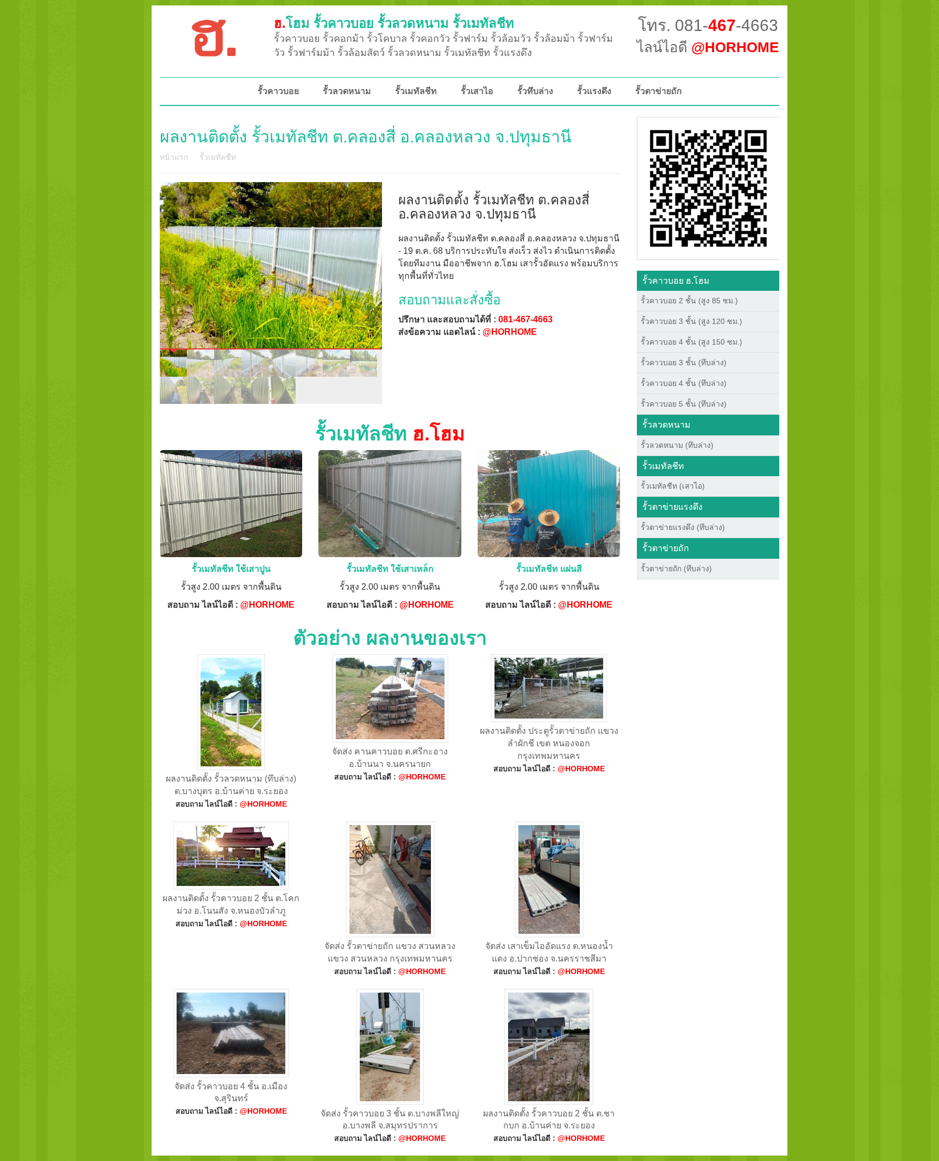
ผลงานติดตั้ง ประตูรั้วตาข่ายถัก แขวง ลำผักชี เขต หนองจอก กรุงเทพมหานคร (549, 743)
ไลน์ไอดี (708, 47)
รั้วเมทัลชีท (416, 91)
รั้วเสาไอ (477, 91)
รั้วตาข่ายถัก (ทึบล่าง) (676, 568)
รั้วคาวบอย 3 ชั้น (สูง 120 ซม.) (691, 321)
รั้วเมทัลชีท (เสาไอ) (673, 486)
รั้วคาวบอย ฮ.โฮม (676, 280)
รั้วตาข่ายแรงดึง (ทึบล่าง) (683, 527)
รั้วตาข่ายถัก (658, 91)
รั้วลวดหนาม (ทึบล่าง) (677, 445)
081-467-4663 (525, 319)
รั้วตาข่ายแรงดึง (672, 506)
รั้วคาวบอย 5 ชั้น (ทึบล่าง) (684, 404)
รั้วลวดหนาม (347, 91)
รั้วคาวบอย (278, 91)
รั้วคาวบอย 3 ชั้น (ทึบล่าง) (684, 362)
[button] (708, 187)
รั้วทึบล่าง (535, 91)
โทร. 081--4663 (708, 25)
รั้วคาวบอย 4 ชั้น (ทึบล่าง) (684, 383)
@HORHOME (510, 331)
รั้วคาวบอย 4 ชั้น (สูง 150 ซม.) (691, 342)
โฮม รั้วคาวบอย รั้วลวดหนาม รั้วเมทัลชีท (394, 23)
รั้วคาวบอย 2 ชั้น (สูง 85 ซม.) (689, 300)
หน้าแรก (174, 157)
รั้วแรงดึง (594, 91)
